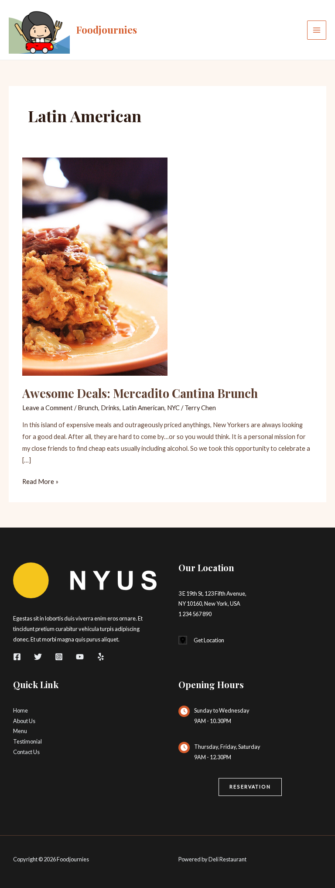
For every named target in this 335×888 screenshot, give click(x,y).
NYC (173, 407)
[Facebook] (17, 657)
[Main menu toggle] (316, 30)
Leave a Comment (47, 407)
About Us (24, 720)
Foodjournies (106, 29)
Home (20, 710)
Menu (20, 730)
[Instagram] (59, 657)
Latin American (143, 407)
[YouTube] (80, 657)
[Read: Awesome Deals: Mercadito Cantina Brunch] (95, 266)
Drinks (110, 407)
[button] (250, 787)
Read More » (40, 482)
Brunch (88, 407)
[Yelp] (101, 657)
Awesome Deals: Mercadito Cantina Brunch (140, 393)
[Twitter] (38, 657)
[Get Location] (201, 640)
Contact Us (26, 751)
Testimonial (27, 741)
